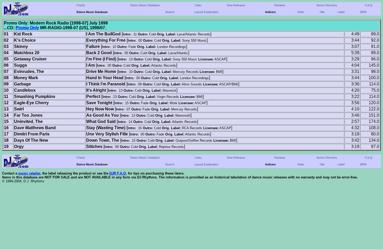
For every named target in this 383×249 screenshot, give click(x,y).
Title (322, 12)
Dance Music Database (145, 5)
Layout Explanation (206, 12)
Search (169, 12)
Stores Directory (326, 5)
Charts (80, 5)
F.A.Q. (369, 5)
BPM (363, 12)
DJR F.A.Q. (118, 173)
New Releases (236, 5)
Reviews (279, 5)
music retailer (29, 173)
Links (198, 5)
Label (341, 12)
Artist (301, 12)
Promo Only (27, 28)
